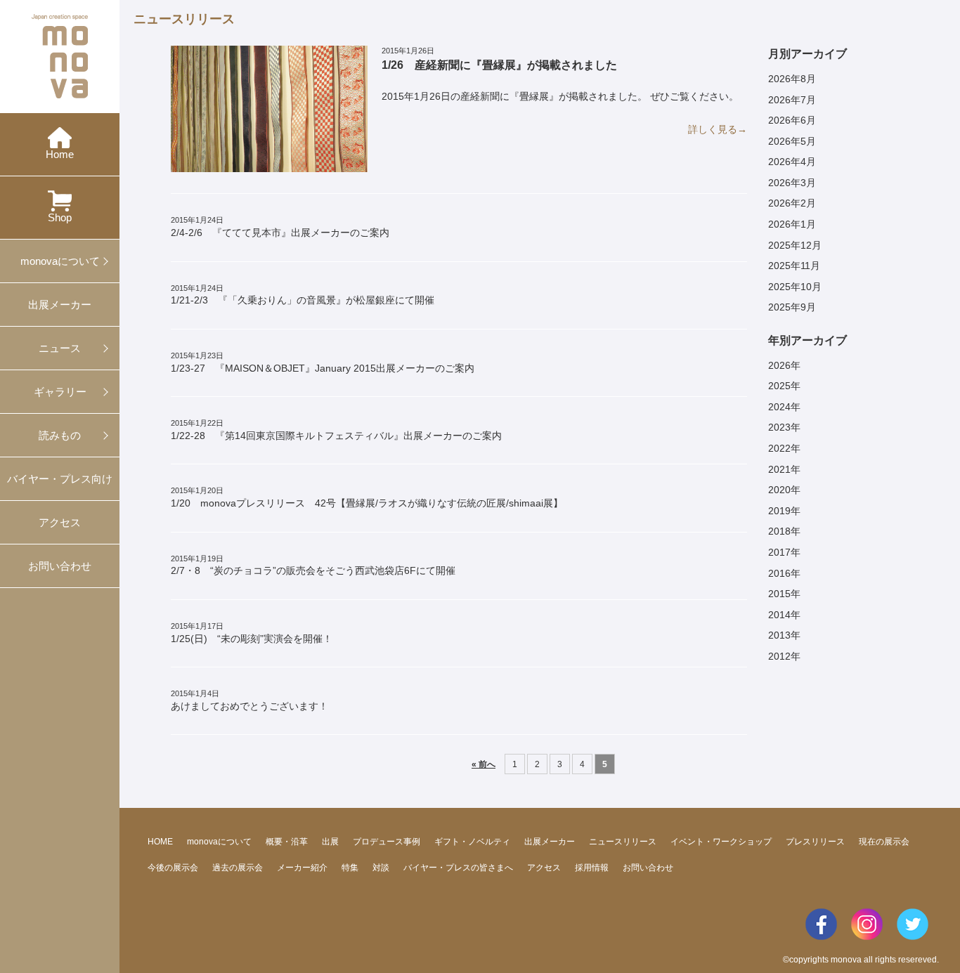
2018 (779, 531)
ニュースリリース (622, 842)
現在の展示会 (884, 842)
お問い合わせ (59, 566)
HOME (160, 842)
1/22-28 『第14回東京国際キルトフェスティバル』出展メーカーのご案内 (336, 430)
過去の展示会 (237, 868)
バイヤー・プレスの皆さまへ (458, 868)
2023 (779, 427)
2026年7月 (792, 99)
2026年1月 (792, 224)
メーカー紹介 (302, 868)
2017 (779, 552)
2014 (779, 614)
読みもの (60, 435)
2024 (779, 406)
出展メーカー (59, 305)
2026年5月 (792, 141)
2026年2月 (792, 203)
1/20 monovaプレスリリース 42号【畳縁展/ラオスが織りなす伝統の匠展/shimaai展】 (367, 497)
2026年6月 (792, 120)
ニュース (60, 348)
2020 (779, 489)
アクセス (60, 522)
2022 (779, 448)
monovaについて (60, 261)
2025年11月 (794, 265)
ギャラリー (60, 392)
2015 (779, 593)
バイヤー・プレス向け (59, 479)
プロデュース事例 (386, 842)
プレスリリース (815, 842)
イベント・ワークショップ (721, 842)
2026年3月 (792, 182)
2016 (779, 573)
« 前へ (483, 764)
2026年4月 (792, 161)
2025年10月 (795, 286)
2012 (779, 656)
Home (60, 154)
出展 (330, 842)
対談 (380, 868)
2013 (779, 635)
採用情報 (592, 868)
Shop (60, 217)
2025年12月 (795, 245)
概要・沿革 (287, 842)
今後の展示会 (173, 868)
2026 (779, 365)
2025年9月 (792, 307)
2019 (779, 510)
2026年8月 (792, 78)
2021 (779, 469)
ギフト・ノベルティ (472, 842)
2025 (779, 385)
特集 (350, 868)
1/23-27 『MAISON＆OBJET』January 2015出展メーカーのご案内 (322, 362)
